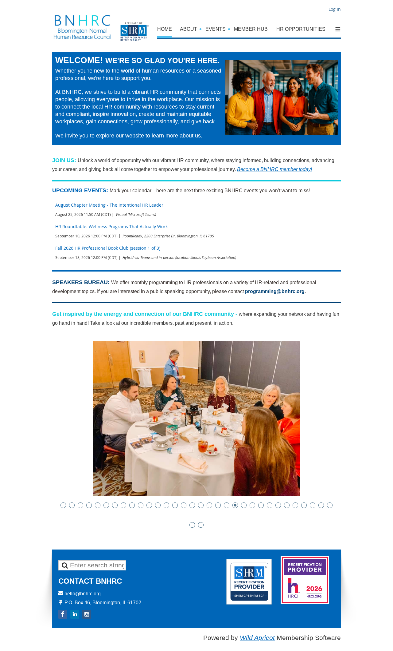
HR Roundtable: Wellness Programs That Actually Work (111, 226)
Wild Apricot (257, 637)
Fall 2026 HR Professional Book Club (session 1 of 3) (107, 248)
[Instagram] (86, 614)
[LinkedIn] (74, 614)
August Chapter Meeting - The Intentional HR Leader (109, 205)
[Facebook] (62, 614)
